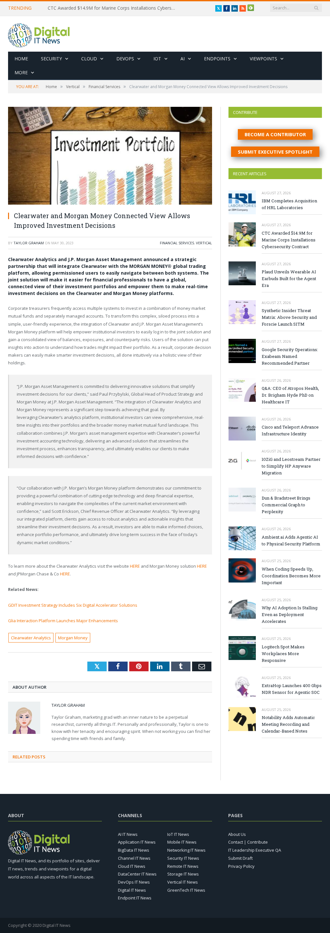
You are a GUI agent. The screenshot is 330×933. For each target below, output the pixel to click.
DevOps (125, 59)
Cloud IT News (131, 866)
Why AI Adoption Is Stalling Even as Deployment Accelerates (289, 614)
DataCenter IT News (137, 874)
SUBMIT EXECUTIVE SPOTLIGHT (275, 151)
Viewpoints (263, 59)
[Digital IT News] (39, 33)
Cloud (89, 59)
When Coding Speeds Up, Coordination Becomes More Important (291, 575)
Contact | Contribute (248, 842)
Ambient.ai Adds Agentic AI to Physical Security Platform (291, 540)
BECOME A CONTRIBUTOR (275, 134)
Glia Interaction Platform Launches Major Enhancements (63, 621)
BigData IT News (133, 850)
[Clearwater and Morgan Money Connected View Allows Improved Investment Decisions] (110, 156)
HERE (135, 566)
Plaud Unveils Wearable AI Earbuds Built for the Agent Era (289, 278)
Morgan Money (73, 638)
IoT (157, 59)
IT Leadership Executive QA (254, 850)
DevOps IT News (134, 882)
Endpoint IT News (134, 898)
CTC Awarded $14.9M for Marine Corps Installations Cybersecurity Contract (114, 8)
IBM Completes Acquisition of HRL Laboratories (289, 204)
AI (182, 59)
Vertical (204, 242)
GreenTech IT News (186, 890)
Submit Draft (240, 858)
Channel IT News (134, 858)
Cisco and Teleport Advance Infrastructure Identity (290, 430)
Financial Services (177, 242)
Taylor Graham (29, 242)
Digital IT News (132, 890)
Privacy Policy (241, 866)
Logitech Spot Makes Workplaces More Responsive (283, 653)
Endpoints (217, 59)
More (21, 72)
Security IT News (183, 858)
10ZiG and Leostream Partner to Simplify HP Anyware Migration (291, 466)
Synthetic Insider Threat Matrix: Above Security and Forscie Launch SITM (289, 317)
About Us (237, 834)
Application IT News (137, 842)
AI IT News (128, 834)
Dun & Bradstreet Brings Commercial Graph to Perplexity (286, 504)
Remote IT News (183, 866)
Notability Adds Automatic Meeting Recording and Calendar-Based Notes (288, 724)
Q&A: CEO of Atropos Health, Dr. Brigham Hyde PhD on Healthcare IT (290, 395)
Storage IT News (183, 874)
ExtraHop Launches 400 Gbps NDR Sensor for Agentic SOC (292, 689)
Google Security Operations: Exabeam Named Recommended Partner (290, 356)
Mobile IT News (182, 842)
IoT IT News (178, 834)
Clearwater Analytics (31, 638)
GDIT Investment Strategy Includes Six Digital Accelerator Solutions (72, 605)
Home (21, 59)
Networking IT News (186, 850)
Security (51, 59)
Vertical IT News (182, 882)
